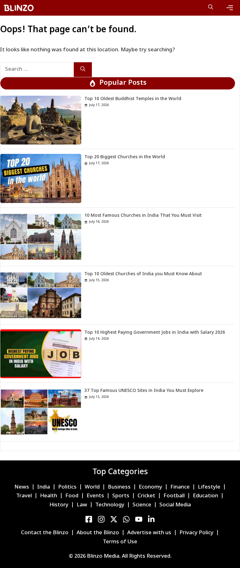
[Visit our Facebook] (89, 519)
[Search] (83, 69)
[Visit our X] (114, 519)
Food (71, 496)
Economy (150, 487)
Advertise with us (149, 533)
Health (48, 496)
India (43, 487)
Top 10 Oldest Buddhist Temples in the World (132, 99)
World (92, 487)
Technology (109, 505)
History (58, 505)
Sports (120, 496)
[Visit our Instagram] (101, 519)
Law (82, 505)
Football (174, 496)
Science (141, 505)
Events (95, 496)
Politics (67, 487)
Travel (24, 496)
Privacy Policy (196, 533)
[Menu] (229, 8)
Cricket (146, 496)
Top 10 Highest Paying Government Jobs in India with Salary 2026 (154, 333)
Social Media (175, 505)
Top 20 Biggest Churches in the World (124, 157)
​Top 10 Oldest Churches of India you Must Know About (143, 274)
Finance (180, 487)
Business (119, 487)
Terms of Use (120, 542)
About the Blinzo (98, 533)
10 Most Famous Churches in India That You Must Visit (143, 216)
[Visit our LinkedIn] (126, 519)
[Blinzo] (23, 8)
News (21, 487)
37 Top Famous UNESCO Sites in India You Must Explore (143, 391)
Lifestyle (209, 487)
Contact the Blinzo (44, 533)
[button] (210, 8)
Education (205, 496)
